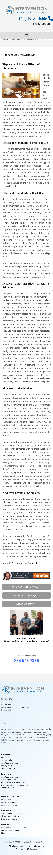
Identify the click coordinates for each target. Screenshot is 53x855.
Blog (3, 833)
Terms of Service (8, 768)
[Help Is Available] (50, 18)
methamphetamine (21, 129)
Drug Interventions (9, 819)
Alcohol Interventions (10, 816)
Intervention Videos (9, 802)
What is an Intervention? (11, 805)
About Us (5, 757)
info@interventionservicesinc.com (15, 707)
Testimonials (6, 760)
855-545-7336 (26, 660)
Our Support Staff (8, 779)
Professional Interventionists (13, 782)
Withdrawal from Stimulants (25, 563)
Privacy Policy (6, 765)
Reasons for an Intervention (12, 830)
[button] (27, 35)
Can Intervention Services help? (14, 813)
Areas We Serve (7, 788)
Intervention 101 (8, 799)
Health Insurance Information (13, 827)
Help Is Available (33, 18)
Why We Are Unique (9, 763)
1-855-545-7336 (42, 24)
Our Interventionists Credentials (14, 785)
